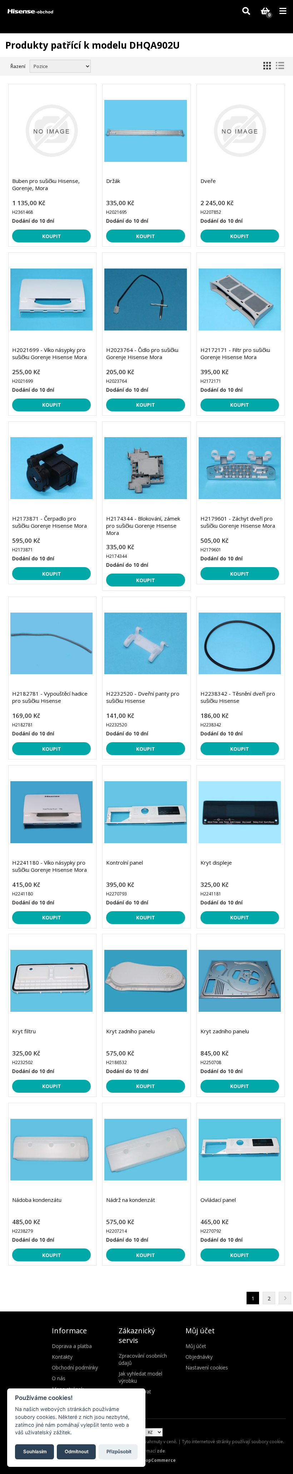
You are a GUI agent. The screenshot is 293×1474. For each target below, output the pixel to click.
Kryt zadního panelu (130, 1031)
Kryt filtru (24, 1031)
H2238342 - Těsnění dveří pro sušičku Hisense (237, 697)
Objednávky (199, 1356)
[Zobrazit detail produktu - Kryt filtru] (51, 980)
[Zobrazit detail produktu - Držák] (145, 131)
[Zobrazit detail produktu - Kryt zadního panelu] (145, 980)
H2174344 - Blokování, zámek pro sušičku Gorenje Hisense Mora (143, 525)
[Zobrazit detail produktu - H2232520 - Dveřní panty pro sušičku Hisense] (145, 643)
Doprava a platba (72, 1346)
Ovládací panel (218, 1199)
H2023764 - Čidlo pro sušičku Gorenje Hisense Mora (142, 353)
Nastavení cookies (206, 1367)
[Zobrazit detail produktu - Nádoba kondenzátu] (51, 1149)
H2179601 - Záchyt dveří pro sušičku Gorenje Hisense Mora (237, 522)
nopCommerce (159, 1460)
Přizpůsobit (118, 1451)
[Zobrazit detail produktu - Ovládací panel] (240, 1149)
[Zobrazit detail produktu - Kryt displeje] (240, 812)
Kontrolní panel (124, 862)
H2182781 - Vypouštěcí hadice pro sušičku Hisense (50, 697)
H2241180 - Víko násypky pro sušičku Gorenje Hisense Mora (49, 866)
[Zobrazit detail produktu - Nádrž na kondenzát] (145, 1149)
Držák (113, 180)
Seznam (279, 65)
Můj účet (195, 1346)
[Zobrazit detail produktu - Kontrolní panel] (145, 812)
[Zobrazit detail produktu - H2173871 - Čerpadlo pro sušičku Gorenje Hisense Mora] (51, 468)
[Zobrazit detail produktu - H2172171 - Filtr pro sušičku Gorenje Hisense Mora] (240, 299)
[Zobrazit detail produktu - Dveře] (240, 131)
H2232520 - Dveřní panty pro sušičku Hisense (142, 697)
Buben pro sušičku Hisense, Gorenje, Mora (46, 184)
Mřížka (267, 65)
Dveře (208, 180)
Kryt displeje (216, 862)
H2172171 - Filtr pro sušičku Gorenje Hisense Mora (235, 353)
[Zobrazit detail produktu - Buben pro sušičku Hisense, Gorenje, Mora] (51, 131)
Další (285, 1298)
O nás (58, 1378)
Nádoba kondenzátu (36, 1199)
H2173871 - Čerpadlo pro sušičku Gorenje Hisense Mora (49, 522)
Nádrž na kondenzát (130, 1199)
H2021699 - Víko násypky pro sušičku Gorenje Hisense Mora (49, 353)
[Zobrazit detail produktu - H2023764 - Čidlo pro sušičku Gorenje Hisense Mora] (145, 299)
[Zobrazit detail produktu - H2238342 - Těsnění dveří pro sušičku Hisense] (240, 643)
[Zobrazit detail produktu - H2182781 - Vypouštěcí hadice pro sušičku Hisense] (51, 643)
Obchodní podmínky (75, 1367)
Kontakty (62, 1356)
